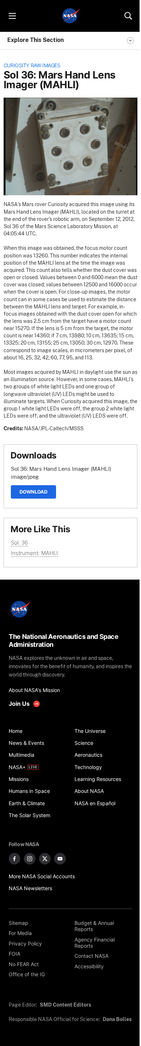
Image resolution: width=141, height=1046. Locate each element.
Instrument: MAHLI (34, 553)
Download (33, 492)
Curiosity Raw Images (32, 65)
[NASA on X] (45, 858)
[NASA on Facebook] (14, 858)
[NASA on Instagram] (29, 858)
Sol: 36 (19, 542)
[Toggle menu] (12, 16)
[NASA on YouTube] (60, 858)
